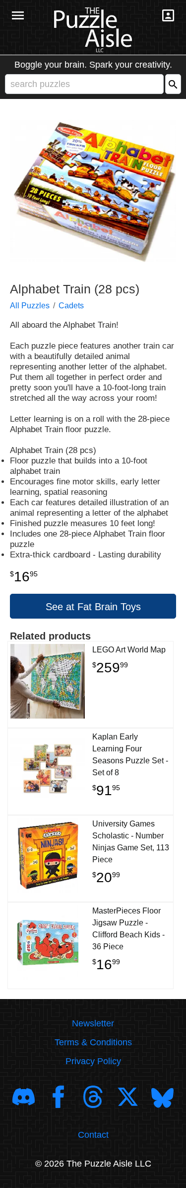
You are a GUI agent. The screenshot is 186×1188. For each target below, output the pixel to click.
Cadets (71, 305)
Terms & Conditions (93, 1042)
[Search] (173, 84)
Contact (93, 1135)
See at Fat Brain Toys (93, 606)
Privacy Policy (93, 1061)
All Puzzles (30, 305)
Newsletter (93, 1023)
